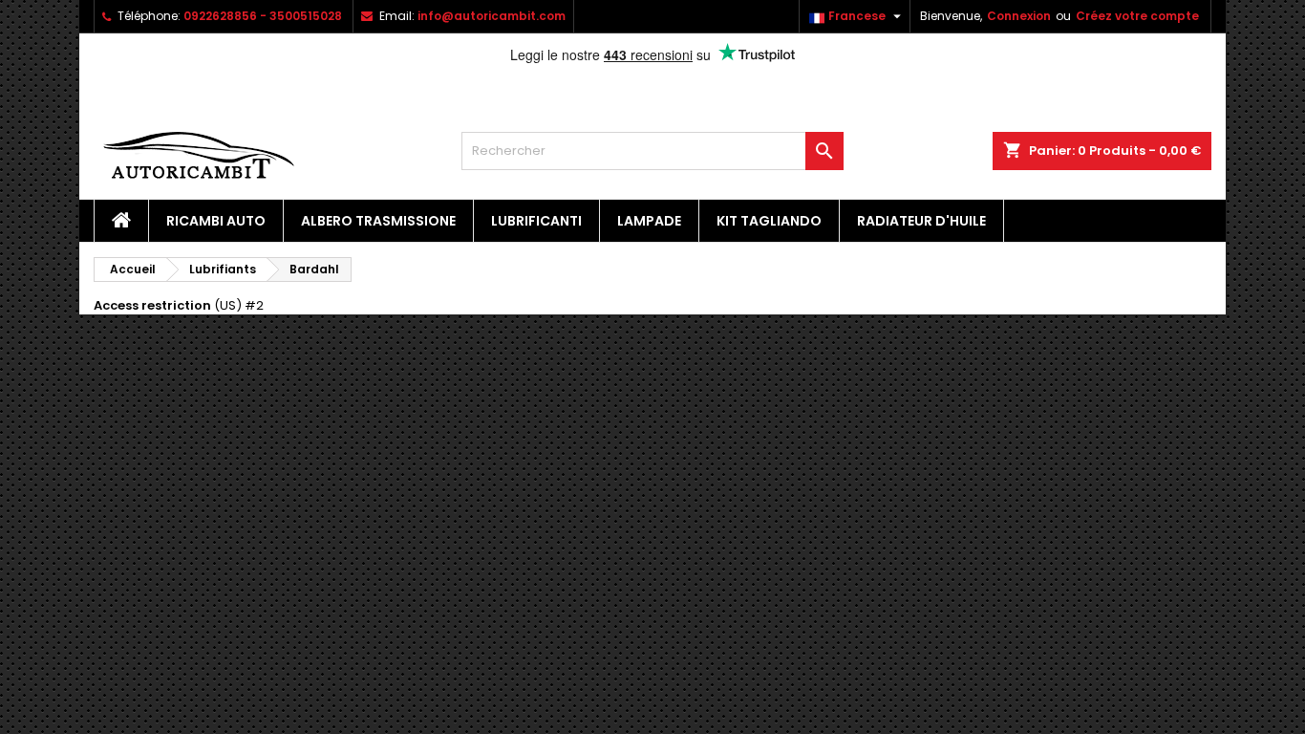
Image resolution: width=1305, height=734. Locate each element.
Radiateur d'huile (921, 220)
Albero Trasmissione (378, 220)
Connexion (1019, 16)
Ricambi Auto (216, 220)
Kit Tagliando (769, 220)
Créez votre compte (1137, 16)
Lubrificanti (536, 220)
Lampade (649, 220)
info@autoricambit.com (491, 16)
